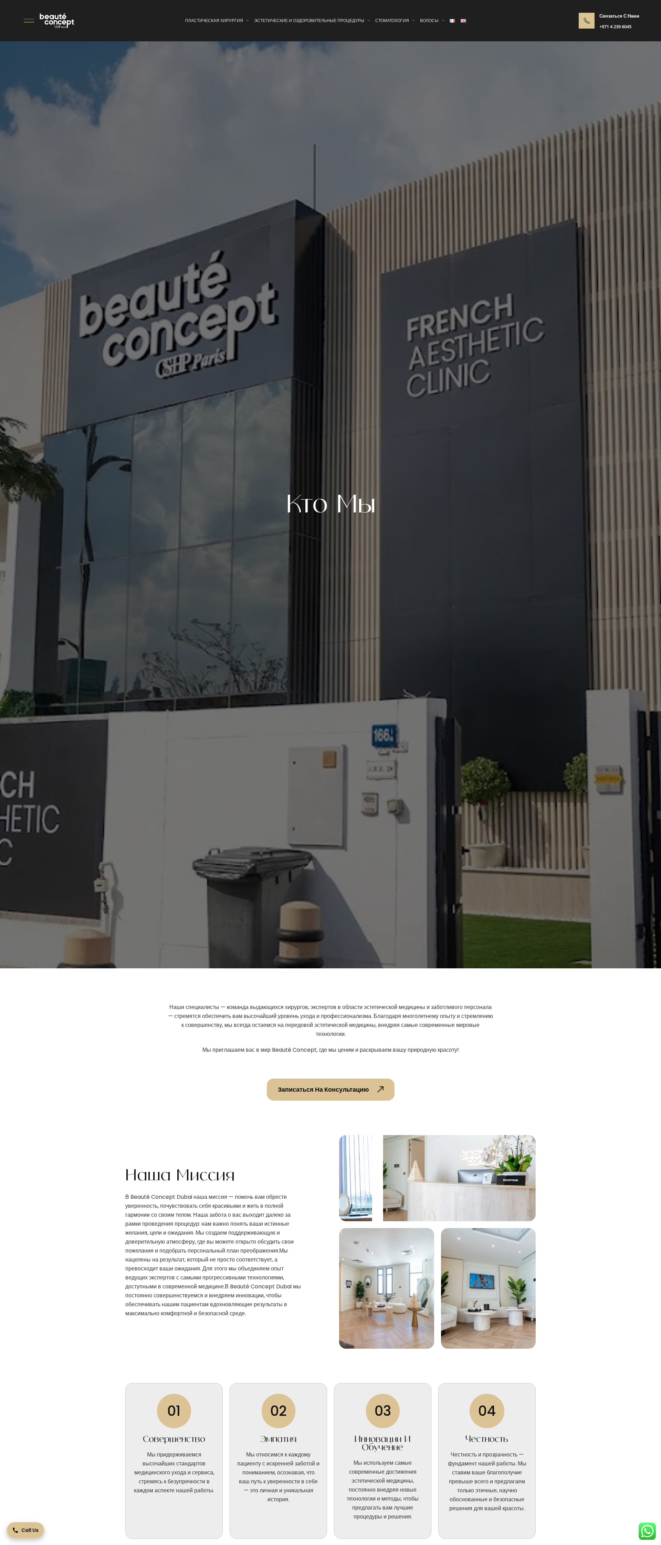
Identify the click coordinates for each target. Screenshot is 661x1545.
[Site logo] (57, 20)
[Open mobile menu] (29, 21)
